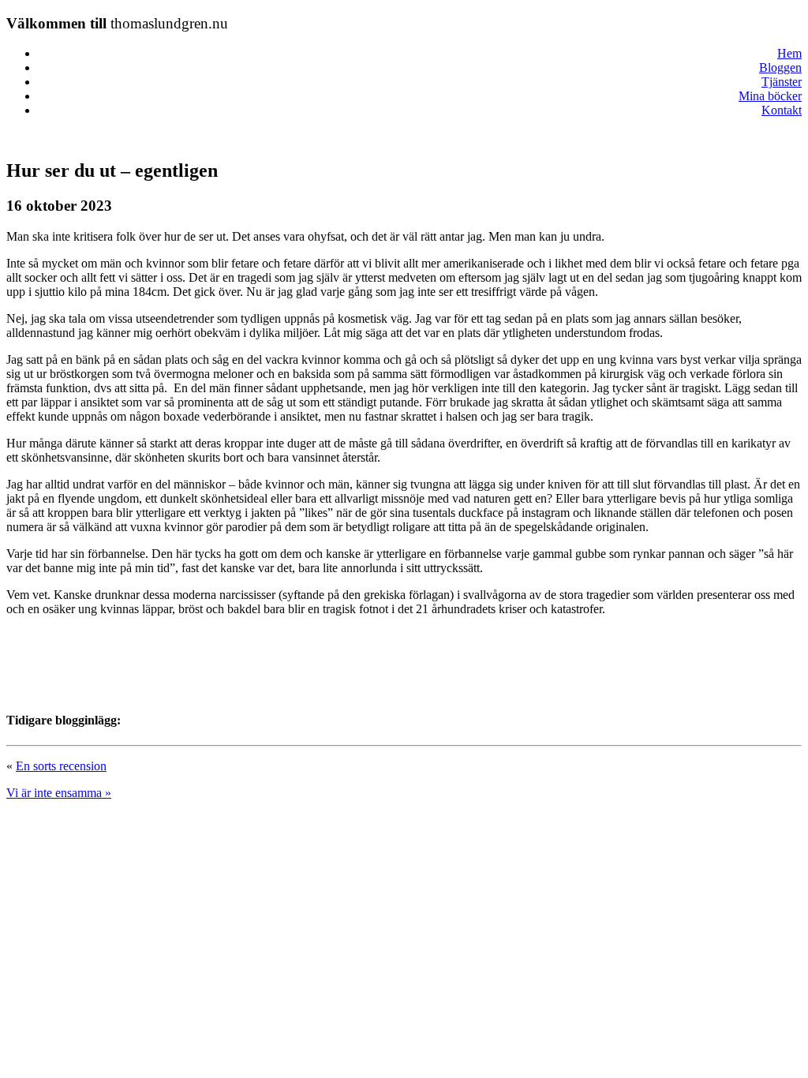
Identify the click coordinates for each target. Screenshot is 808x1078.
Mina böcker (770, 96)
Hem (789, 53)
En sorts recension (61, 766)
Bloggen (780, 67)
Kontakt (781, 110)
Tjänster (781, 81)
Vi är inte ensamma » (58, 792)
